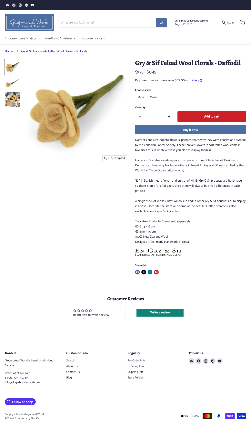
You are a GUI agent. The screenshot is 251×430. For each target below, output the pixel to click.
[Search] (161, 22)
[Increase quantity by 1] (169, 116)
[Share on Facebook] (137, 272)
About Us (72, 366)
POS (7, 418)
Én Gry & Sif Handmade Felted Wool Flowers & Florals (52, 51)
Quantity (140, 107)
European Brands (92, 38)
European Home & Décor (21, 38)
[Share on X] (143, 272)
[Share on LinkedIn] (150, 272)
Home (9, 51)
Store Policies (135, 377)
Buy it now (190, 130)
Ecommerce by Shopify (27, 418)
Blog (69, 377)
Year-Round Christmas (59, 38)
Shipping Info (135, 371)
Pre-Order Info (136, 360)
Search (70, 360)
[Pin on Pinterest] (156, 272)
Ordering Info (135, 366)
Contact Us (73, 371)
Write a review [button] (160, 312)
